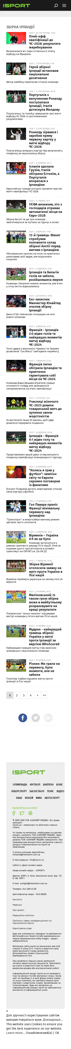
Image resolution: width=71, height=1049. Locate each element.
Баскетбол (37, 791)
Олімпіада (20, 784)
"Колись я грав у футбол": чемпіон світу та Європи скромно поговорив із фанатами (44, 477)
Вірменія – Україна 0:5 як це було (43, 537)
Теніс (50, 791)
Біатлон (48, 784)
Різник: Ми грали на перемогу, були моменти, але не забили (44, 669)
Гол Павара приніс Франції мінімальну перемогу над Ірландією (44, 510)
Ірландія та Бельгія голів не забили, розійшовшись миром (46, 275)
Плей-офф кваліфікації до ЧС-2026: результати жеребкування (45, 42)
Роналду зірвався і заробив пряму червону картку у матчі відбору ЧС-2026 (43, 139)
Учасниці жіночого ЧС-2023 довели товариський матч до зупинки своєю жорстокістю (45, 409)
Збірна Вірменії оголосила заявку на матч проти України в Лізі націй (45, 569)
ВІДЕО (60, 791)
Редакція (17, 904)
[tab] (22, 717)
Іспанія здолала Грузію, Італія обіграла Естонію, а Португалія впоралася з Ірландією (44, 175)
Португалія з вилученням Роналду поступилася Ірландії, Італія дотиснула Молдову (45, 102)
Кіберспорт (19, 791)
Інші (19, 798)
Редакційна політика (23, 915)
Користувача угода (22, 928)
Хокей (29, 798)
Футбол (35, 784)
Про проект (18, 910)
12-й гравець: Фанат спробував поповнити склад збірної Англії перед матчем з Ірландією (44, 242)
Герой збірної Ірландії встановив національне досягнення (43, 72)
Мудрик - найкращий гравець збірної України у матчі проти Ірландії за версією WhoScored (45, 636)
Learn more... (15, 1033)
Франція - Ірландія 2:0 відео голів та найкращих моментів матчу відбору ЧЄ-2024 (45, 337)
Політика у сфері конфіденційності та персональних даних (32, 922)
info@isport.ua (36, 859)
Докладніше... (53, 1019)
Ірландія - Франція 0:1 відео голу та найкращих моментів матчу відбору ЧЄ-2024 (45, 443)
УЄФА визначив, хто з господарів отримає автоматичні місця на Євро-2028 (45, 210)
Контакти (17, 899)
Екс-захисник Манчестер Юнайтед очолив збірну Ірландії (45, 304)
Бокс (59, 784)
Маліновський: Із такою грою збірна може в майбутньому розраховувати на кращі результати (45, 602)
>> (44, 695)
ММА (39, 798)
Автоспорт (52, 798)
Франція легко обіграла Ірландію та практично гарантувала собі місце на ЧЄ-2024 (45, 371)
